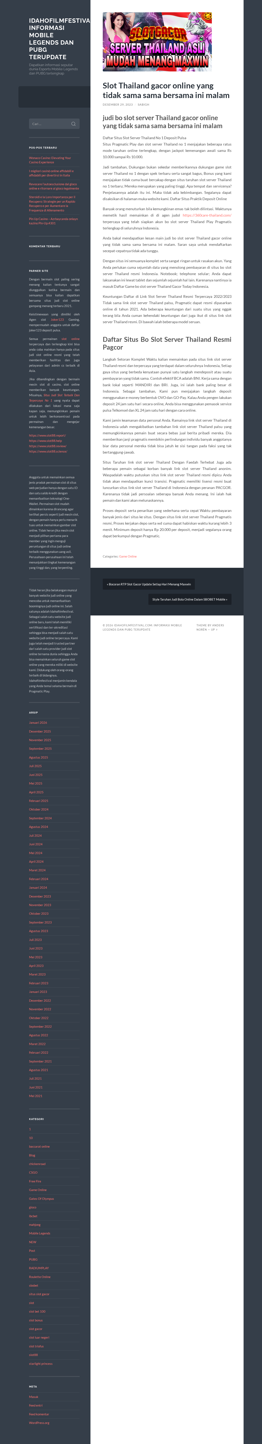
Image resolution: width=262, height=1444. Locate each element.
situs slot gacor (39, 1294)
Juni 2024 (36, 844)
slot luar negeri (39, 1337)
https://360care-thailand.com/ (207, 215)
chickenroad (37, 1164)
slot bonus (36, 1320)
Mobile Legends (39, 1233)
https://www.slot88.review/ (48, 446)
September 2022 (40, 1026)
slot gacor (35, 1329)
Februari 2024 (38, 879)
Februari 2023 (38, 983)
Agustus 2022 (38, 1035)
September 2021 (40, 1061)
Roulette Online (40, 1277)
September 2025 (40, 748)
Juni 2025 (36, 775)
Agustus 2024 (38, 827)
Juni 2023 (36, 948)
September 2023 (40, 922)
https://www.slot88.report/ (47, 435)
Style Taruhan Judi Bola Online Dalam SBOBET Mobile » (189, 599)
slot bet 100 (37, 1311)
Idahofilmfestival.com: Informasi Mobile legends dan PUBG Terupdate (70, 39)
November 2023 (40, 905)
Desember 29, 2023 (118, 104)
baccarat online (39, 1146)
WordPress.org (39, 1423)
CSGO (33, 1172)
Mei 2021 (35, 1096)
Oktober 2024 (39, 809)
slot (31, 1303)
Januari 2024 (38, 887)
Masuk (33, 1397)
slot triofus (36, 1346)
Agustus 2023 (38, 931)
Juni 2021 (36, 1087)
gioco (32, 1207)
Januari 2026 (38, 722)
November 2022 (40, 1009)
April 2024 (36, 861)
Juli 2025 (35, 766)
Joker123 (57, 319)
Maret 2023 (37, 974)
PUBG (33, 1259)
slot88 (33, 1355)
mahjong (35, 1224)
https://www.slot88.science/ (48, 451)
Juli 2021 (35, 1078)
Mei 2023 (35, 957)
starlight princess (41, 1363)
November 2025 (40, 740)
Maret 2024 (37, 870)
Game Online (38, 1190)
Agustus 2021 (38, 1070)
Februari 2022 (38, 1052)
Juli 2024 (35, 835)
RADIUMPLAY (39, 1268)
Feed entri (36, 1405)
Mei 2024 (35, 853)
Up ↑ (214, 629)
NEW (32, 1242)
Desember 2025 (40, 731)
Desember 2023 (40, 896)
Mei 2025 (35, 783)
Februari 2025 (38, 801)
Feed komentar (39, 1414)
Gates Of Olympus (41, 1198)
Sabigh (143, 104)
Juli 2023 (35, 940)
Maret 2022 (37, 1044)
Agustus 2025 (38, 757)
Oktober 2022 (39, 1018)
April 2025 (36, 792)
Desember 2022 (40, 1000)
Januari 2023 (38, 992)
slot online (71, 339)
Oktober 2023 (39, 913)
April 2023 (36, 966)
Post (32, 1250)
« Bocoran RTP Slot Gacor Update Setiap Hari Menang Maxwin (149, 584)
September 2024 (40, 818)
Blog (32, 1155)
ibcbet (33, 1216)
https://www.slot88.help (45, 441)
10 (31, 1138)
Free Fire (35, 1181)
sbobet (33, 1285)
